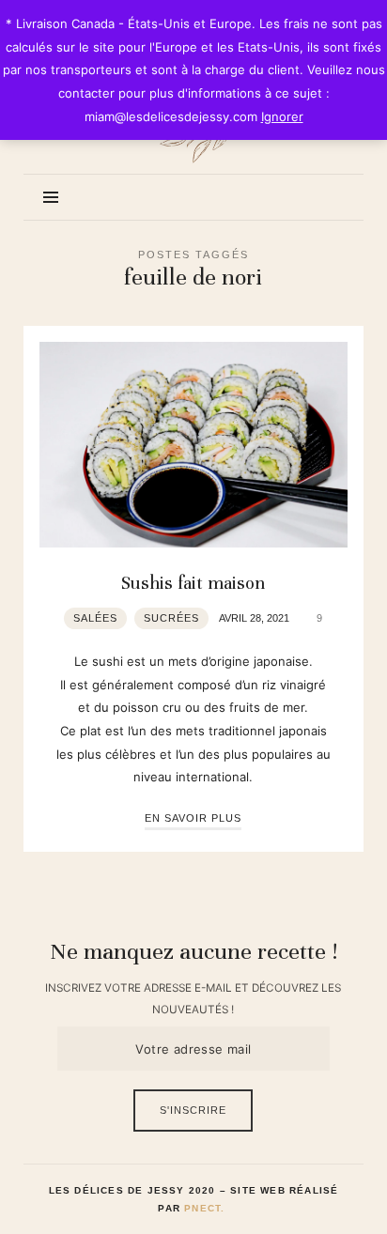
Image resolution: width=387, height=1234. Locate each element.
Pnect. (204, 1208)
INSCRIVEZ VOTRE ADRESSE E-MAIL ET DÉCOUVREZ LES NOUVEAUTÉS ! (193, 998)
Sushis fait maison (193, 583)
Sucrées (171, 618)
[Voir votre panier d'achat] (327, 197)
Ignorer (282, 116)
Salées (95, 618)
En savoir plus (193, 818)
